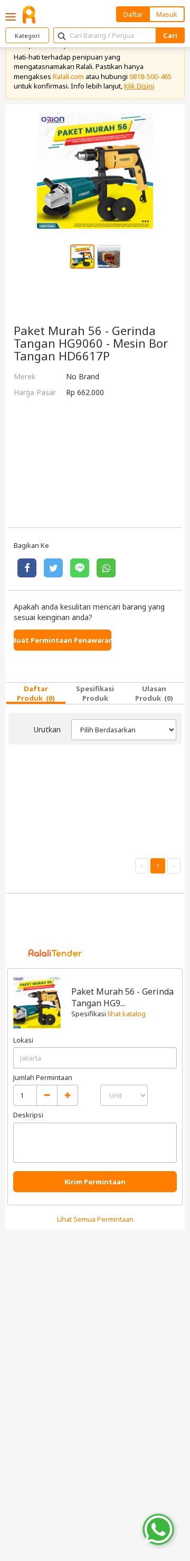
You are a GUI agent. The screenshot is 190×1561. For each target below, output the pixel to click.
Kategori (27, 36)
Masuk (166, 14)
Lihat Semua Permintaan (95, 1219)
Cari (170, 35)
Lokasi (23, 1040)
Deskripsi (28, 1115)
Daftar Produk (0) (36, 693)
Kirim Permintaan (95, 1181)
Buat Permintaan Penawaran (62, 640)
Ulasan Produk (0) (154, 693)
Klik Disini (139, 86)
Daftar (133, 14)
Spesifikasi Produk (95, 693)
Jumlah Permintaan (42, 1077)
